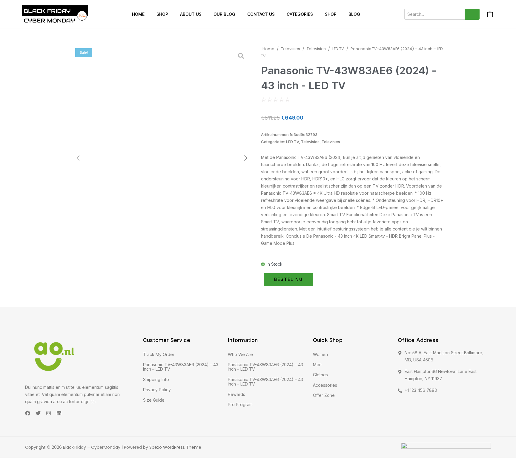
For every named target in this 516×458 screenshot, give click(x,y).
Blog (354, 14)
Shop (162, 14)
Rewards (236, 394)
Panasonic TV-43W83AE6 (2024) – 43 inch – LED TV (180, 367)
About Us (191, 14)
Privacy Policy (157, 389)
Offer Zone (324, 395)
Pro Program (240, 404)
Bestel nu (288, 279)
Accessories (325, 385)
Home (138, 14)
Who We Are (240, 354)
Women (320, 354)
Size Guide (154, 400)
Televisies (290, 49)
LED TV (338, 49)
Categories (300, 14)
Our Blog (224, 14)
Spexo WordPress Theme (175, 447)
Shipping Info (156, 379)
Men (317, 364)
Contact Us (261, 14)
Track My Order (158, 354)
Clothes (320, 374)
